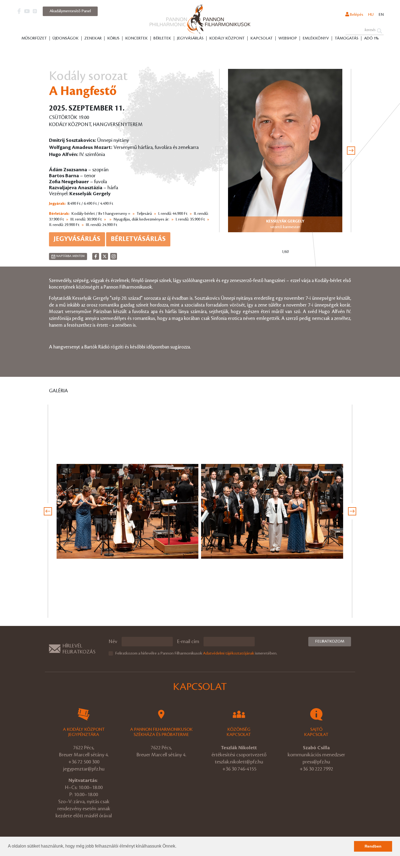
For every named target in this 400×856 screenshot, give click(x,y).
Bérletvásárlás (138, 239)
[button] (178, 847)
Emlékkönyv (316, 38)
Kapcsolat (261, 38)
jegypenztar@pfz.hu (83, 769)
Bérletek (162, 38)
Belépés (356, 15)
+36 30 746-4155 (239, 769)
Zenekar (92, 38)
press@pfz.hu (316, 762)
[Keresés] (379, 30)
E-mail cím (188, 641)
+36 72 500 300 (83, 762)
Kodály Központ (227, 38)
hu (371, 15)
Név (113, 641)
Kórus (113, 38)
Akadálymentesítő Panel (70, 11)
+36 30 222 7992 (316, 769)
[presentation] (219, 150)
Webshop (287, 38)
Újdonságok (66, 38)
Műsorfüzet (34, 38)
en (381, 15)
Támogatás (346, 38)
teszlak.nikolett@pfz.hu (239, 762)
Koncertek (136, 38)
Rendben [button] (373, 846)
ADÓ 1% (371, 38)
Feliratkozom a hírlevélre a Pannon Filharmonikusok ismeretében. (196, 653)
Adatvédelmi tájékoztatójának (228, 653)
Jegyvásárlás (190, 38)
